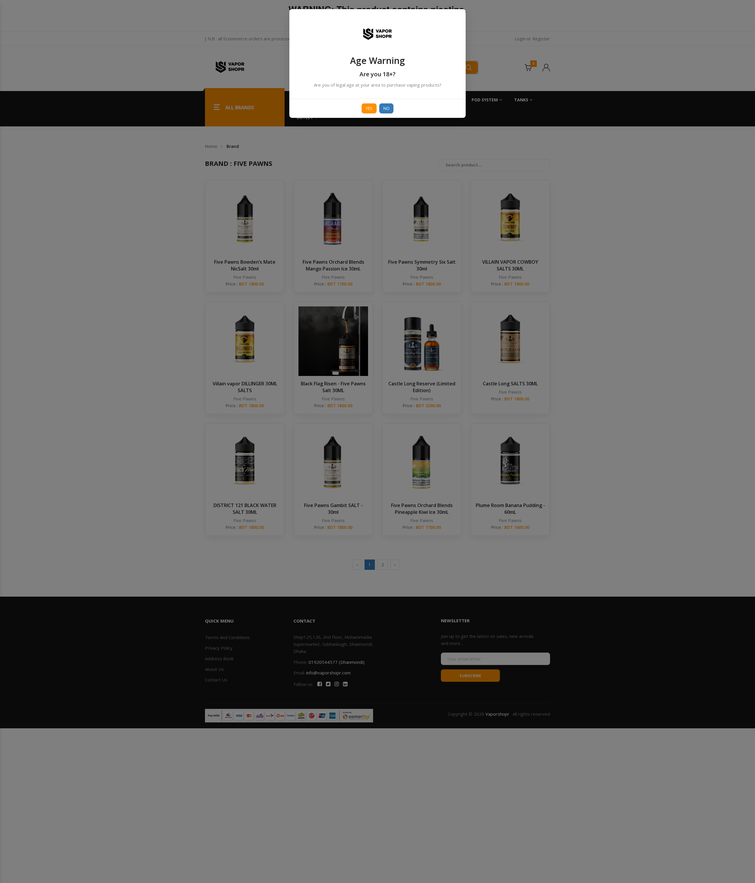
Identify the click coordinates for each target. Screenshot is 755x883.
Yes (369, 108)
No (386, 108)
